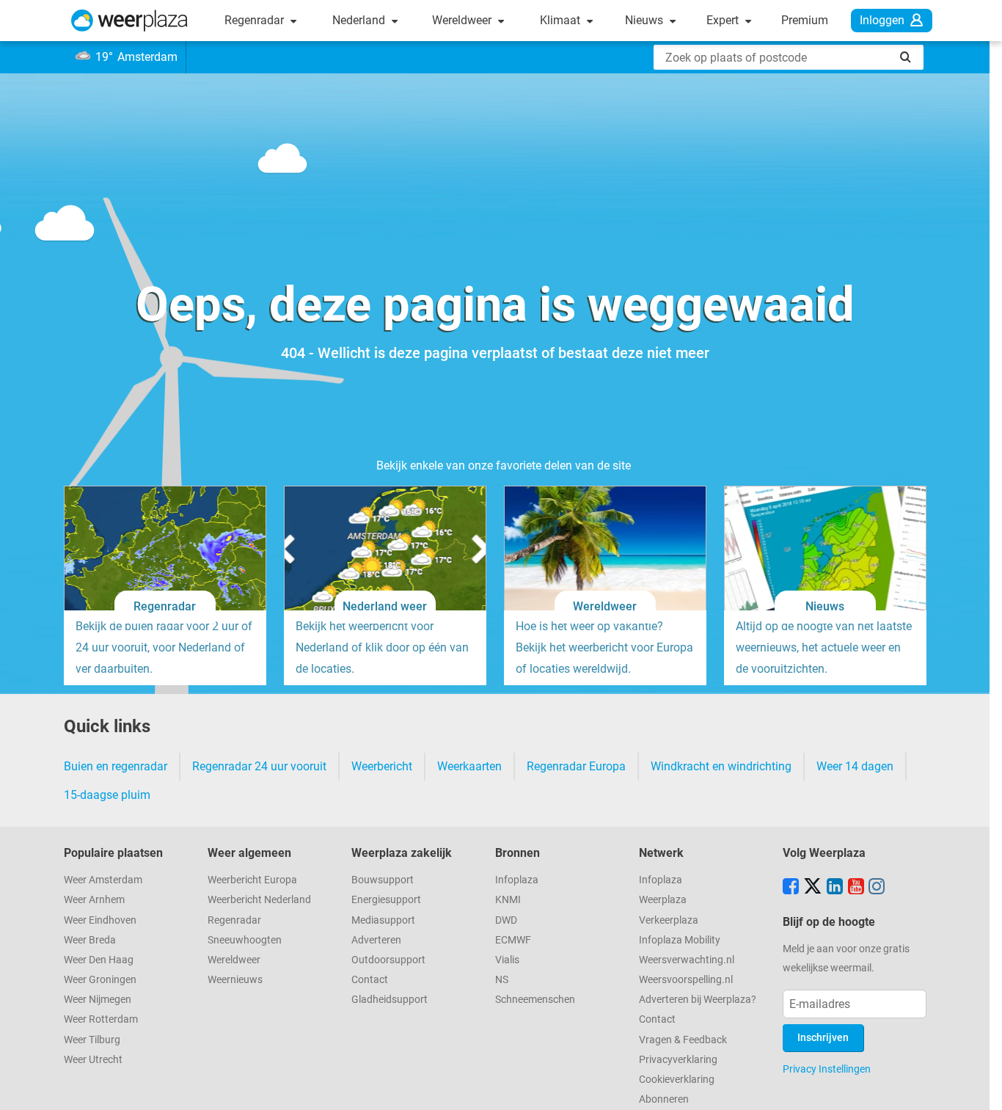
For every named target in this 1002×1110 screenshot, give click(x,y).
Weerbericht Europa (252, 880)
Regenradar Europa (576, 766)
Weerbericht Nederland (259, 900)
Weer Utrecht (93, 1060)
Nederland (360, 20)
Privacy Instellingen (827, 1069)
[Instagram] (876, 888)
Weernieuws (235, 980)
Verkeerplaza (668, 920)
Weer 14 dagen (854, 766)
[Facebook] (791, 888)
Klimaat (561, 20)
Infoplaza (516, 880)
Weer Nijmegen (97, 999)
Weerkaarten (469, 766)
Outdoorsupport (388, 960)
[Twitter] (812, 888)
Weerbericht (381, 766)
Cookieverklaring (676, 1079)
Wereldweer (463, 20)
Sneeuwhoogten (245, 940)
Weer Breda (90, 940)
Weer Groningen (100, 980)
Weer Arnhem (94, 900)
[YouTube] (856, 888)
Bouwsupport (382, 880)
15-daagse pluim (107, 795)
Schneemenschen (535, 999)
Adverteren (376, 940)
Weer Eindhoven (100, 920)
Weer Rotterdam (101, 1019)
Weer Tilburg (92, 1040)
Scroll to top (978, 1086)
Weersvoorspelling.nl (686, 980)
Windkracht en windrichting (721, 766)
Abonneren (664, 1099)
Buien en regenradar (115, 766)
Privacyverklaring (678, 1060)
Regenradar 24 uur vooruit (259, 766)
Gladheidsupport (389, 999)
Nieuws (645, 20)
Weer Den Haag (99, 960)
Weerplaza (663, 900)
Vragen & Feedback (683, 1040)
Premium (804, 20)
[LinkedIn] (835, 888)
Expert (724, 20)
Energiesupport (386, 900)
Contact (369, 980)
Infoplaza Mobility (679, 940)
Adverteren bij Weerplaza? (697, 999)
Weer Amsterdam (103, 880)
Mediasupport (383, 920)
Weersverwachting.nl (686, 960)
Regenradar (255, 20)
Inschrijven (823, 1038)
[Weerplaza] (129, 20)
